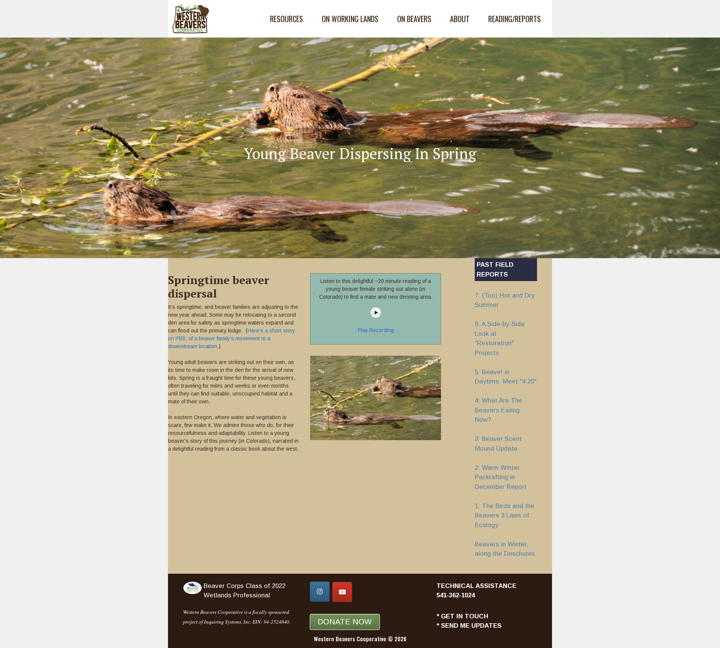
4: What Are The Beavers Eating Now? (498, 410)
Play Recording (376, 330)
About (460, 18)
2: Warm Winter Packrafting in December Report (500, 477)
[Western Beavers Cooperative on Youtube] (342, 592)
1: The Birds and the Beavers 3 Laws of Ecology (504, 515)
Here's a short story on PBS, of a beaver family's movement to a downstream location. (231, 338)
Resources (286, 18)
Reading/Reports (514, 18)
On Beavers (414, 18)
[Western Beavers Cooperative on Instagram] (320, 592)
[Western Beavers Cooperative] (192, 19)
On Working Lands (350, 18)
